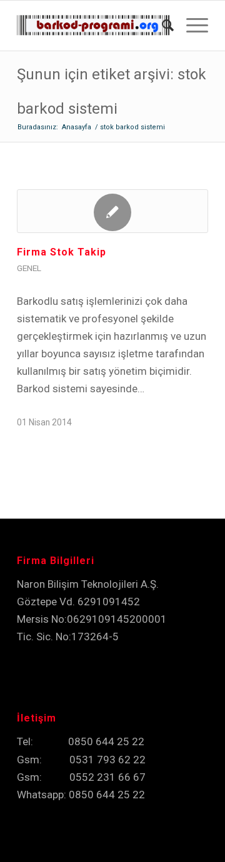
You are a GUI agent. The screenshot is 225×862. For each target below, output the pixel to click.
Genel (29, 268)
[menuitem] (161, 26)
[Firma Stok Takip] (112, 211)
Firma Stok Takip (61, 252)
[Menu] (191, 26)
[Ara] (161, 26)
